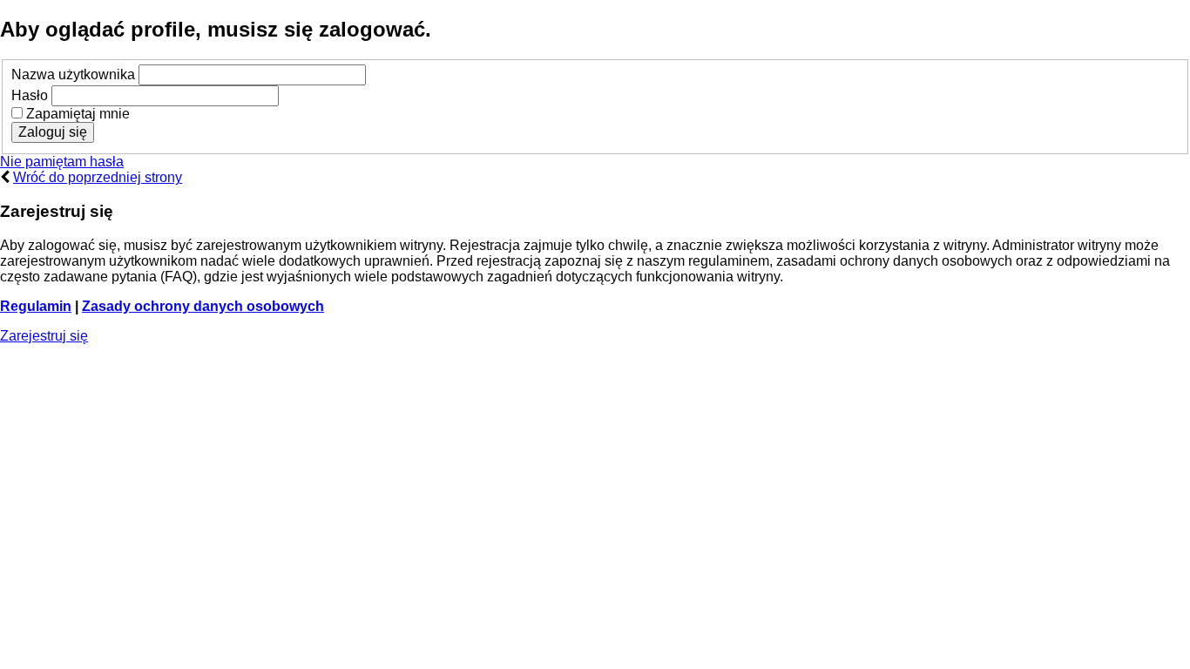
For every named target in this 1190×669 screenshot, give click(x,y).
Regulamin (35, 306)
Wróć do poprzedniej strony (97, 177)
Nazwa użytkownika (73, 74)
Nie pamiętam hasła (62, 161)
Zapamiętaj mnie (76, 113)
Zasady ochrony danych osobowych (203, 306)
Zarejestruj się (44, 335)
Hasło (29, 95)
